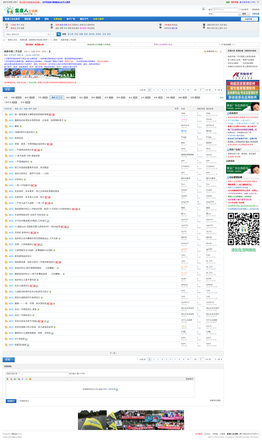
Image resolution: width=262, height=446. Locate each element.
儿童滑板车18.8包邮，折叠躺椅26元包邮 (33, 250)
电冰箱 (91, 34)
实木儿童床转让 (22, 286)
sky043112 (185, 302)
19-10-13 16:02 (211, 292)
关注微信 (198, 434)
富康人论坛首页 (12, 19)
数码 (29, 97)
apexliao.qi (185, 125)
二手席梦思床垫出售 (24, 150)
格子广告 (71, 19)
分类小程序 (98, 19)
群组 (47, 19)
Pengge (183, 137)
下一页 (217, 90)
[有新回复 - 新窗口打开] (6, 115)
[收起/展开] (221, 51)
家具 (56, 97)
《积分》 (58, 67)
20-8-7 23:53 (211, 192)
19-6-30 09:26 (211, 340)
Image (15, 378)
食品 (133, 97)
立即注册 (255, 14)
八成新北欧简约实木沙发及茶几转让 (32, 291)
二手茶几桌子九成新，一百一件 (29, 203)
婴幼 (95, 97)
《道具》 (31, 67)
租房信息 (19, 138)
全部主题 (8, 109)
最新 (16, 109)
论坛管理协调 (235, 177)
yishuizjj (184, 119)
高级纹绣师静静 (187, 155)
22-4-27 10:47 (211, 121)
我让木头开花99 (187, 308)
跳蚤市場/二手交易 (68, 40)
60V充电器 (20, 339)
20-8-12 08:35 (211, 186)
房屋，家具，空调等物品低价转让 (31, 144)
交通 (194, 97)
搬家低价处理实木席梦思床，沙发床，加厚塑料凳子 (39, 120)
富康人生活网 (4, 40)
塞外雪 (184, 237)
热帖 (26, 109)
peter (183, 160)
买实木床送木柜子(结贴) (26, 321)
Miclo (183, 149)
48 (198, 202)
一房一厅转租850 (23, 185)
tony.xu (183, 326)
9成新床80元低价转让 (25, 132)
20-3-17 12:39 (211, 251)
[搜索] (58, 34)
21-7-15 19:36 (211, 133)
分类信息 (58, 19)
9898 (19, 55)
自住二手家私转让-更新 (26, 309)
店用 (108, 97)
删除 (17, 126)
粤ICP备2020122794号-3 (248, 434)
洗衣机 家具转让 (22, 232)
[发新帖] (9, 89)
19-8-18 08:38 (211, 322)
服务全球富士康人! (10, 2)
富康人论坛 (12, 40)
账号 (210, 9)
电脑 (81, 34)
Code (26, 378)
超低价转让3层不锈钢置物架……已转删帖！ (35, 268)
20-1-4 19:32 (211, 281)
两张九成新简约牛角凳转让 (27, 297)
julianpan (184, 285)
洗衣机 (98, 34)
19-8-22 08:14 (211, 316)
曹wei (183, 214)
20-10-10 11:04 (211, 180)
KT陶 (183, 332)
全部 (6, 97)
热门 (21, 109)
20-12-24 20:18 (211, 168)
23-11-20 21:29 (211, 115)
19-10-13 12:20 (211, 298)
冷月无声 (12, 55)
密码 (210, 14)
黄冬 (183, 143)
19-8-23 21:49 (211, 310)
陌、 (23, 55)
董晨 (183, 208)
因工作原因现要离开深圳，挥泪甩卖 (32, 167)
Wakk (183, 113)
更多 (35, 109)
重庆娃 (184, 131)
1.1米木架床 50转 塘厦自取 (27, 156)
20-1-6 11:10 (210, 263)
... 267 (194, 90)
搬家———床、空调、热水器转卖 (31, 303)
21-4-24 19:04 (211, 145)
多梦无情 (36, 55)
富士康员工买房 (234, 60)
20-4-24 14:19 (211, 245)
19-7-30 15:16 (211, 334)
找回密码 (255, 9)
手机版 (215, 434)
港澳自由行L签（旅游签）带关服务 (242, 154)
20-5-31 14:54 (211, 222)
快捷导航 (248, 19)
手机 (76, 34)
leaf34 (183, 338)
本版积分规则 (215, 400)
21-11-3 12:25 (211, 127)
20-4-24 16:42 (211, 239)
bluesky (209, 119)
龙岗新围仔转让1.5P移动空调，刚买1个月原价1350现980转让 (43, 209)
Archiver (207, 434)
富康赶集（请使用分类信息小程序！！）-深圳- (39, 40)
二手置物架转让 (22, 162)
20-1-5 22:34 (211, 269)
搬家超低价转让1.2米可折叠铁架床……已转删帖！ (38, 274)
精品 (83, 97)
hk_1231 (209, 261)
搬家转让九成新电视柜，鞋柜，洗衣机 (33, 333)
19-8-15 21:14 (211, 328)
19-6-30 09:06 (211, 346)
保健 (182, 97)
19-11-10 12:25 (211, 287)
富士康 (70, 34)
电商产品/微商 (248, 60)
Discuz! (14, 434)
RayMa (28, 55)
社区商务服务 (248, 63)
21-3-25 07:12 (211, 151)
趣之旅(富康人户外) (247, 2)
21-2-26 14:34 (211, 157)
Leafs (183, 255)
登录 (105, 389)
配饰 (120, 97)
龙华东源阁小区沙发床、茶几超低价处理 (34, 327)
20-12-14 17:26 (211, 174)
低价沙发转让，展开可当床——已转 (32, 173)
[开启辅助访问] (225, 2)
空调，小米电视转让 (24, 244)
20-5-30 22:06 (211, 228)
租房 (86, 34)
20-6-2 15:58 (211, 216)
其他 (25, 102)
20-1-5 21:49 (211, 275)
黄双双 (209, 143)
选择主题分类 (12, 374)
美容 (158, 97)
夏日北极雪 (185, 178)
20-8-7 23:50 (211, 198)
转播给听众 (24, 401)
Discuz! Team (17, 437)
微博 (38, 19)
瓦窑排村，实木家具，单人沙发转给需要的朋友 (37, 191)
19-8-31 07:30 (211, 304)
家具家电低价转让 (23, 256)
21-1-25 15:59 (211, 163)
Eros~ (183, 184)
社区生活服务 (233, 63)
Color (11, 378)
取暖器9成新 (20, 345)
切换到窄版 (257, 2)
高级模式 (189, 379)
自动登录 (245, 9)
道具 (228, 2)
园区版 (28, 19)
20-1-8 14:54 (211, 257)
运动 (145, 97)
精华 (30, 109)
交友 (104, 34)
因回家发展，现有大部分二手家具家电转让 (35, 262)
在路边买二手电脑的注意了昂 (239, 132)
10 (188, 90)
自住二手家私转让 (23, 315)
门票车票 (10, 102)
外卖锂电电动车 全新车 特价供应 (30, 215)
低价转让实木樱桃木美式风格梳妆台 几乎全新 (36, 238)
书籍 (170, 97)
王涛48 (184, 190)
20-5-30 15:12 (211, 233)
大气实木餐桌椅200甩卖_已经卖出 (31, 221)
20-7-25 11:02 (211, 204)
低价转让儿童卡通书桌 (25, 280)
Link (18, 378)
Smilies (30, 378)
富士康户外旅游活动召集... (30, 2)
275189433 (185, 166)
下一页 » (113, 353)
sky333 (183, 231)
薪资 (109, 34)
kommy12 (184, 243)
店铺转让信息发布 (235, 66)
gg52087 (184, 249)
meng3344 (185, 202)
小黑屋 (222, 434)
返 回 (143, 90)
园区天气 (84, 19)
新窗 (176, 109)
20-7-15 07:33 (211, 210)
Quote (22, 378)
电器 (70, 97)
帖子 (49, 34)
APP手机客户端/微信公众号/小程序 (56, 2)
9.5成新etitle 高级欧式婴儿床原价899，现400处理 (37, 226)
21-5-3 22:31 (211, 139)
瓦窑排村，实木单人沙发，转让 (29, 197)
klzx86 (183, 279)
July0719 (184, 220)
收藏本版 (212, 51)
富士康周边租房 (249, 56)
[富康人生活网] (21, 15)
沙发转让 (19, 179)
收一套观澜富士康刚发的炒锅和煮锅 (32, 114)
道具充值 (234, 2)
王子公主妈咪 (186, 320)
